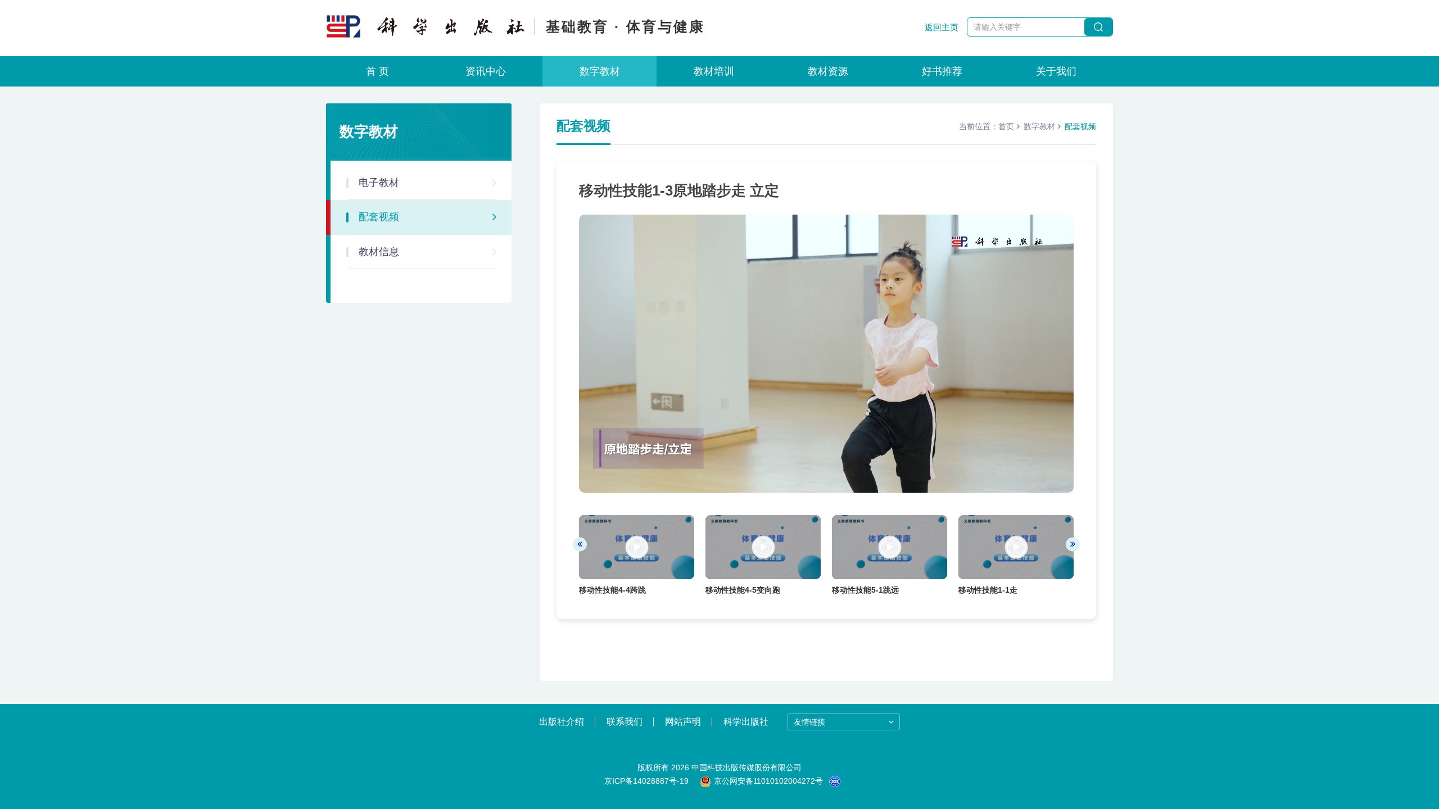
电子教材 (379, 182)
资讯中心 (485, 71)
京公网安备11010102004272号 (768, 780)
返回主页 (941, 27)
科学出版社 (745, 721)
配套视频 (379, 216)
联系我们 (624, 721)
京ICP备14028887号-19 (646, 780)
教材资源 (828, 71)
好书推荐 (942, 71)
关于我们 (1056, 71)
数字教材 (600, 71)
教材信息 (379, 251)
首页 (1006, 126)
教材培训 (714, 71)
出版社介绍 (561, 721)
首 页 (377, 71)
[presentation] (580, 544)
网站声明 (683, 721)
